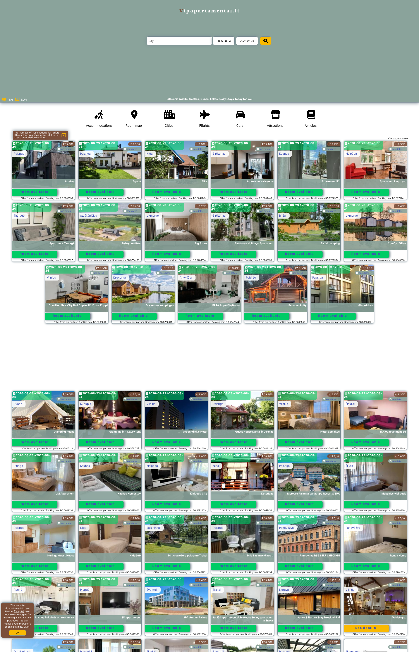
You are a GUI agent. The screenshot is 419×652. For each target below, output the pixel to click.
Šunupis (85, 404)
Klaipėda (351, 153)
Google (19, 611)
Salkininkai (153, 527)
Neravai (284, 589)
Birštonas (219, 153)
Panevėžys (286, 527)
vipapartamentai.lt (209, 11)
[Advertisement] (209, 359)
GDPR (27, 626)
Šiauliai (350, 404)
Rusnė (18, 404)
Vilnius (51, 277)
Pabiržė (251, 277)
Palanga (19, 153)
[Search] (265, 40)
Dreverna (119, 277)
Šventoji (151, 589)
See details (365, 628)
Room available (34, 191)
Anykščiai (186, 277)
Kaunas (284, 153)
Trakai (217, 589)
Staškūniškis (88, 215)
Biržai (282, 215)
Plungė (18, 465)
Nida (149, 153)
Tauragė (19, 215)
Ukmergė (152, 215)
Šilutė (349, 465)
